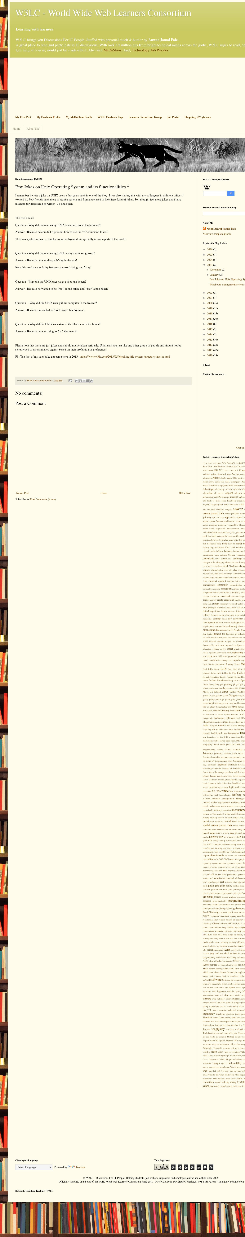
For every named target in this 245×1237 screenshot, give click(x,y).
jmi (209, 760)
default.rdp (208, 611)
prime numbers (215, 893)
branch (239, 543)
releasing (207, 923)
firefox (213, 672)
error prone (228, 656)
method (213, 813)
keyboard (212, 764)
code (216, 573)
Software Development (232, 979)
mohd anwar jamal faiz (217, 825)
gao (221, 684)
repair (237, 927)
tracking (230, 1029)
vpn (223, 1063)
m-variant (207, 791)
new (221, 836)
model (206, 821)
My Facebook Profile (48, 117)
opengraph (239, 859)
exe (230, 660)
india (205, 725)
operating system (210, 863)
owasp (238, 866)
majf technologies (222, 794)
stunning (207, 998)
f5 (235, 664)
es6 (235, 656)
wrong (233, 1082)
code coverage (225, 573)
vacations (207, 1044)
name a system (222, 832)
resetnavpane (208, 930)
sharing (219, 968)
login (231, 787)
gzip (238, 699)
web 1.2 (212, 1070)
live (229, 783)
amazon (234, 496)
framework (232, 676)
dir (217, 626)
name (212, 833)
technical (232, 1010)
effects (236, 648)
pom (242, 885)
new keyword (230, 836)
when (221, 1074)
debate (240, 607)
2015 (210, 329)
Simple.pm (232, 972)
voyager (216, 1063)
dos (223, 633)
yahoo (206, 1086)
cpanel (206, 599)
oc (226, 855)
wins (215, 1078)
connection (208, 588)
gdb (241, 684)
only (216, 859)
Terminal (207, 1017)
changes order (209, 562)
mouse (219, 829)
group (205, 699)
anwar (238, 508)
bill (240, 539)
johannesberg (221, 760)
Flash (240, 673)
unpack (206, 1040)
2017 (210, 318)
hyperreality (208, 718)
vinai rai (227, 1051)
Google (233, 695)
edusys (223, 648)
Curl (210, 603)
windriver (207, 1078)
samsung (224, 942)
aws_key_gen (233, 532)
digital (205, 626)
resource (219, 931)
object (206, 855)
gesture (230, 687)
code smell (237, 573)
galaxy (216, 684)
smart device (209, 976)
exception (214, 660)
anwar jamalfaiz (232, 513)
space (232, 987)
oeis (240, 855)
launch (213, 775)
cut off (235, 603)
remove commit (210, 927)
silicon (217, 972)
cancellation (208, 554)
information (223, 725)
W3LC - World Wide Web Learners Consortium (103, 12)
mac (226, 790)
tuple (222, 1033)
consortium (226, 588)
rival (220, 934)
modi (212, 821)
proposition (225, 904)
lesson (205, 779)
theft (217, 1021)
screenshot (232, 945)
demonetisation (217, 615)
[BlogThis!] (80, 381)
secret (227, 949)
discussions (209, 630)
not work (227, 848)
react (230, 912)
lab (231, 768)
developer (238, 618)
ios (218, 736)
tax (204, 1010)
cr (215, 599)
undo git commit (218, 1036)
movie (232, 829)
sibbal (205, 972)
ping (235, 881)
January (214, 274)
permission (219, 878)
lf (209, 779)
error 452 (217, 656)
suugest (206, 1002)
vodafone (207, 1063)
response (237, 931)
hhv (229, 706)
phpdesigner (213, 881)
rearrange (215, 915)
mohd (227, 821)
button (236, 551)
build (213, 551)
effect (230, 648)
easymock (229, 645)
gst (223, 699)
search (210, 949)
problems (208, 896)
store (231, 995)
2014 (210, 334)
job (213, 760)
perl (211, 878)
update (222, 1040)
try (217, 1033)
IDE (228, 718)
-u (206, 462)
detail (224, 618)
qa (241, 908)
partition (238, 870)
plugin (211, 885)
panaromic (217, 870)
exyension (219, 664)
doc (204, 633)
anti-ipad (211, 509)
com (212, 577)
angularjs (216, 504)
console (216, 588)
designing (207, 618)
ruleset (226, 938)
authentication (233, 528)
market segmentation (220, 802)
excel (205, 660)
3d (240, 470)
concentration (236, 584)
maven (230, 806)
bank (205, 535)
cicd (226, 569)
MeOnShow (112, 50)
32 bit (231, 470)
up (217, 1040)
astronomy (223, 524)
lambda (236, 768)
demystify (229, 615)
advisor (228, 489)
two (235, 1033)
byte (242, 551)
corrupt (206, 596)
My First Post (23, 117)
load (234, 783)
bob (204, 543)
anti (204, 509)
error (209, 656)
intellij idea (222, 732)
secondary (218, 949)
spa (226, 987)
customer (224, 603)
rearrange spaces (228, 915)
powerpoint (239, 889)
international (233, 732)
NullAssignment (238, 851)
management (228, 798)
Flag (234, 672)
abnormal (221, 474)
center (217, 558)
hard (236, 703)
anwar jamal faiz (213, 513)
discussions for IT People (228, 630)
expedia (236, 660)
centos (224, 558)
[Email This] (77, 381)
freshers (212, 680)
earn (222, 645)
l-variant (225, 768)
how (238, 710)
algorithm (207, 493)
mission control (232, 817)
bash (214, 536)
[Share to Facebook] (88, 381)
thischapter (225, 1021)
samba (211, 942)
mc (235, 806)
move (225, 829)
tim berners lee (218, 1025)
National (238, 832)
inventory (211, 736)
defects (231, 611)
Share (205, 968)
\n (225, 462)
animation (234, 504)
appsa (205, 521)
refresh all (230, 919)
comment (212, 581)
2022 (210, 292)
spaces (238, 987)
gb (234, 684)
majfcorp (236, 794)
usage (239, 1040)
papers (231, 870)
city (230, 569)
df (232, 622)
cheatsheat (217, 566)
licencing (222, 779)
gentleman (213, 687)
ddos (234, 607)
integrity (206, 732)
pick (222, 881)
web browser (223, 1070)
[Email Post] (70, 380)
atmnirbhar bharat (237, 524)
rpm (212, 938)
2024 (210, 259)
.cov (210, 462)
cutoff (240, 603)
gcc (237, 684)
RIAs (209, 934)
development (209, 622)
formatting (214, 676)
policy (229, 885)
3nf (243, 470)
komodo (217, 768)
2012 (210, 345)
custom (215, 603)
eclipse (238, 645)
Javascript (208, 753)
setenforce (232, 964)
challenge (238, 558)
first (219, 673)
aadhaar (206, 474)
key (204, 764)
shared (212, 968)
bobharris (211, 543)
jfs (204, 760)
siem (211, 972)
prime (205, 893)
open (231, 859)
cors (222, 596)
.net (214, 462)
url (235, 1040)
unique (238, 1036)
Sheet (226, 968)
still (221, 995)
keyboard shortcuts (227, 764)
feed (243, 669)
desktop (216, 618)
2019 (210, 308)
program (207, 900)
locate (205, 787)
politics (236, 885)
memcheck (207, 810)
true (214, 1033)
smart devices (222, 976)
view (220, 1051)
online (210, 859)
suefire (229, 998)
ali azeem (219, 493)
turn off (228, 1033)
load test (241, 783)
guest (227, 699)
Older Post (184, 493)
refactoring (208, 919)
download (230, 633)
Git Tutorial (215, 691)
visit (205, 1055)
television (230, 1013)
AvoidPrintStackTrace (212, 532)
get (236, 687)
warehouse (224, 1066)
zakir (235, 1085)
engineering (237, 652)
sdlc (204, 949)
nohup (222, 840)
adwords (237, 489)
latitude (206, 775)
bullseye (219, 551)
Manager (240, 798)
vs (226, 1063)
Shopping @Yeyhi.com (198, 117)
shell (231, 968)
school (206, 945)
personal (230, 878)
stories (237, 995)
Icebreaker (219, 718)
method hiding (223, 813)
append (233, 517)
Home (16, 128)
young (217, 1085)
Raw (205, 912)
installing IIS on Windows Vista (218, 729)
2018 (210, 313)
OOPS (226, 859)
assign (205, 524)
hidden (241, 706)
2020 (210, 303)
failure (216, 669)
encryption (221, 652)
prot (232, 904)
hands (205, 703)
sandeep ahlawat (236, 942)
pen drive (222, 874)
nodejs (216, 840)
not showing (216, 848)
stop (226, 995)
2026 (210, 249)
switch (213, 1002)
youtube (224, 1085)
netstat (205, 836)
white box (229, 1074)
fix (230, 672)
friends (220, 680)
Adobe (216, 477)
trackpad (239, 1029)
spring (238, 991)
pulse (205, 908)
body (219, 543)
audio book (208, 528)
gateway (228, 684)
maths (223, 806)
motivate (212, 829)
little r (224, 783)
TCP (209, 1010)
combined (227, 577)
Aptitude (219, 521)
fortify (223, 676)
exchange (224, 660)
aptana (212, 521)
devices (227, 622)
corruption (214, 596)
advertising (219, 489)
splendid (230, 991)
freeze (205, 680)
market (206, 802)
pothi (230, 889)
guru (233, 699)
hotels (232, 710)
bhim (236, 539)
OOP (221, 859)
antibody (220, 509)
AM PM (217, 496)
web (205, 1070)
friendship (228, 680)
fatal (235, 669)
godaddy (207, 695)
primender (227, 893)
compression (209, 584)
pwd (230, 908)
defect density (221, 611)
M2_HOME (217, 791)
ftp (242, 680)
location (213, 787)
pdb (208, 874)
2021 (210, 297)
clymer (206, 573)
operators (231, 863)
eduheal (215, 648)
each (217, 645)
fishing (225, 672)
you (211, 1086)
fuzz (211, 684)
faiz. (230, 669)
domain (217, 633)
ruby (216, 938)
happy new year (226, 703)
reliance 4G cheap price (231, 923)
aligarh (229, 493)
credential (229, 599)
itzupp (228, 749)
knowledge (208, 768)
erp (204, 656)
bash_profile (233, 535)
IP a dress (230, 736)
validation (224, 1044)
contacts (235, 588)
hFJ (204, 706)
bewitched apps (226, 539)
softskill (206, 979)
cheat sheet (207, 566)
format (206, 676)
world (239, 1078)
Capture (231, 554)
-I (203, 462)
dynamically (208, 645)
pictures (228, 881)
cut (230, 603)
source (210, 987)
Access (235, 474)
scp (218, 945)
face (238, 664)
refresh (222, 919)
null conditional (222, 851)
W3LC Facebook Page (110, 117)
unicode (230, 1036)
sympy (237, 1002)
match (205, 806)
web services (235, 1070)
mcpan (240, 806)
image (225, 721)
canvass (223, 554)
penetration (232, 874)
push (222, 908)
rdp (216, 912)
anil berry (224, 504)
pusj (226, 908)
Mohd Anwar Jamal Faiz (221, 229)
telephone (220, 1013)
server (206, 964)
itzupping (237, 749)
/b (223, 462)
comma (236, 577)
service (213, 964)
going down (217, 695)
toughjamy (218, 1029)
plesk (205, 885)
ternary (228, 1017)
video (214, 1051)
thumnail (207, 1025)
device (219, 622)
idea (232, 718)
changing (220, 562)
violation (236, 1051)
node (210, 840)
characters (229, 562)
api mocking (218, 517)
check (225, 566)
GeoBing (223, 687)
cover (233, 596)
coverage (240, 596)
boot (230, 543)
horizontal (207, 710)
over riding (212, 866)
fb (239, 669)
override (221, 866)
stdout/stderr (208, 995)
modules (219, 821)
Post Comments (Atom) (43, 499)
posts (225, 889)
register (239, 919)
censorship (208, 558)
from (236, 680)
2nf (225, 470)
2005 (205, 470)
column (206, 577)
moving (238, 829)
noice (228, 840)
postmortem (216, 889)
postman (206, 889)
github (225, 691)
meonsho (227, 810)
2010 (210, 355)
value (237, 1044)
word (233, 1078)
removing (221, 927)
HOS (215, 710)
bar (209, 535)
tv (233, 1033)
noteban (236, 848)
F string (229, 664)
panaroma (207, 870)
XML (242, 1082)
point (222, 885)
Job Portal (173, 117)
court (227, 596)
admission (207, 477)
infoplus (213, 725)
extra (205, 664)
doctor (210, 633)
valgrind (215, 1044)
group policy (215, 699)
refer (216, 919)
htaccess (234, 714)
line (233, 779)
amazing (225, 496)
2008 (210, 470)
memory (218, 810)
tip (240, 1025)
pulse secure (213, 908)
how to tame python (220, 714)
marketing (235, 802)
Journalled (237, 760)
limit (228, 779)
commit (222, 581)
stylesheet (221, 998)
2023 (210, 265)
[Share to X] (84, 381)
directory (233, 626)
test (234, 1017)
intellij (214, 732)
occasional (232, 855)
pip (239, 881)
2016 (210, 324)
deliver (206, 615)
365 (236, 470)
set (226, 964)
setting (241, 964)
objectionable (217, 855)
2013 (210, 339)
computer (222, 584)
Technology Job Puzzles (150, 50)
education (207, 648)
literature (212, 783)
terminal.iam (218, 1017)
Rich (215, 934)
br (234, 543)
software (215, 979)
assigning (213, 524)
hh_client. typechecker (217, 706)
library (214, 779)
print (235, 893)
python (236, 908)
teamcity (222, 1010)
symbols (229, 1002)
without (221, 1078)
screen (223, 946)
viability (206, 1051)
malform (207, 798)
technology (209, 1013)
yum (230, 1085)
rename (230, 927)
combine (218, 577)
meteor (206, 813)
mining (206, 817)
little (219, 783)
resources (228, 930)
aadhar (214, 474)
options (239, 863)
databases (221, 607)
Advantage (208, 489)
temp (237, 1013)
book (224, 543)
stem (217, 995)
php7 (205, 881)
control (216, 592)
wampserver (214, 1066)
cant (217, 554)
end (229, 652)
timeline (234, 1025)
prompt (215, 904)
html (242, 714)
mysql (206, 833)
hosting (225, 710)
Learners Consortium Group (145, 117)
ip (224, 736)
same (217, 942)
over (205, 866)
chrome (206, 569)
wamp (205, 1066)
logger (220, 787)
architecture (230, 521)
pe (216, 874)
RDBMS (211, 912)
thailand (206, 1021)
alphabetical (208, 496)
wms (228, 1078)
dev (230, 618)
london (238, 787)
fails (210, 669)
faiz (223, 668)
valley (232, 1044)
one (204, 859)
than (213, 1021)
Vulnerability (235, 1063)
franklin (241, 676)
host (219, 710)
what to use (213, 1074)
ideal (237, 718)
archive (239, 521)
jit (206, 760)
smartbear (234, 976)
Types (240, 1033)
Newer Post (22, 493)
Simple (223, 972)
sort (204, 987)
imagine (239, 721)
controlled (224, 592)
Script (241, 946)
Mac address (235, 791)
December (216, 269)
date (228, 607)
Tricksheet (207, 1033)
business (228, 551)
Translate (80, 1167)
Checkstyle (233, 566)
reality (206, 915)
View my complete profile (217, 234)
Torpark (206, 1029)
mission (221, 817)
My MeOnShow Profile (79, 117)
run (231, 938)
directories (223, 626)
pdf (212, 874)
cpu (211, 599)
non (239, 844)
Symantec (220, 1002)
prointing (207, 904)
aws (224, 532)
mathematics (214, 806)
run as (236, 938)
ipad (238, 736)
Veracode (207, 1048)
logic (226, 787)
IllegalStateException (212, 721)
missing (213, 817)
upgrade (229, 1040)
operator (222, 863)
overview (230, 866)
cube (205, 603)
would (217, 1082)
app (227, 517)
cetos (230, 558)
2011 (210, 350)
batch (242, 535)
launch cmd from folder (227, 775)
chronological (217, 569)
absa (229, 474)
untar (212, 1040)
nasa (231, 833)
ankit (241, 504)
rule (221, 938)
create (220, 599)
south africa (219, 987)
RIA (205, 934)
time (228, 1025)
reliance (216, 923)
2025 (210, 254)
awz (241, 532)
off (243, 855)
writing (225, 1082)
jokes (230, 760)
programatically (220, 900)
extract (211, 664)
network (213, 836)
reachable (223, 912)
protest (238, 904)
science (213, 945)
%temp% (231, 462)
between (215, 539)
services (221, 964)
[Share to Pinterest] (91, 381)
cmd (211, 573)
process (217, 896)
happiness (213, 703)
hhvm (234, 706)
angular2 (207, 504)
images (232, 721)
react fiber (238, 912)
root (225, 934)
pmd (217, 885)
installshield (239, 729)
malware (216, 798)
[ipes (219, 462)
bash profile (222, 535)
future (205, 684)
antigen (228, 509)
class (235, 569)
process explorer (229, 896)
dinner (212, 626)
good (225, 695)
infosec (234, 725)
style (214, 998)
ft (239, 680)
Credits (238, 599)
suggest (236, 998)
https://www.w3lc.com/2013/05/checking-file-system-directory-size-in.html (125, 356)
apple (240, 517)
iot (221, 736)
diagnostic (239, 622)
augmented (220, 528)
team (215, 1010)
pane (225, 870)
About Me (33, 128)
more (205, 829)
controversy (235, 592)
